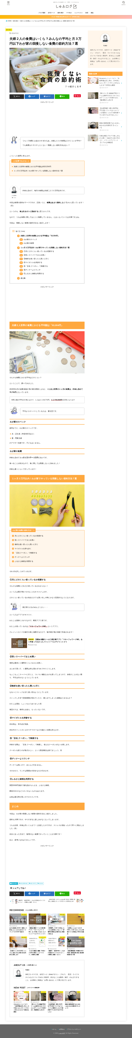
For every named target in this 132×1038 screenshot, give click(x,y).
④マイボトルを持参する (31, 262)
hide (23, 231)
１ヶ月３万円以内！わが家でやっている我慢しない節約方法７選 (44, 247)
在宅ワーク (51, 13)
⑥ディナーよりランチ (30, 270)
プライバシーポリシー (74, 1029)
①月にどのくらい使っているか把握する (37, 251)
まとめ (22, 278)
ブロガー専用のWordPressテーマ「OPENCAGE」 (66, 17)
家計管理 (33, 883)
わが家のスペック (28, 239)
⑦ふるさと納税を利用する (32, 273)
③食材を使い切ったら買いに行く (34, 259)
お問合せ (62, 1029)
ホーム (54, 1029)
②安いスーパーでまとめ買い (33, 255)
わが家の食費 (27, 243)
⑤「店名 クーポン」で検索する (34, 266)
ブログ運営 (41, 13)
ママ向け (69, 13)
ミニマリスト (78, 13)
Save (78, 96)
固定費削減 (24, 883)
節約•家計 (61, 13)
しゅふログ (61, 1033)
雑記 (92, 13)
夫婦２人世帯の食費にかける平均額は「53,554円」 (39, 236)
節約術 (41, 883)
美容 (86, 13)
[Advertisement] (47, 118)
